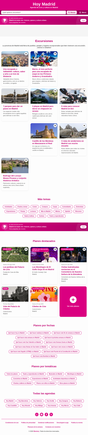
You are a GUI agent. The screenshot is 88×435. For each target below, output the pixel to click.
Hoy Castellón (12, 405)
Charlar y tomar (22, 206)
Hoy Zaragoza (63, 401)
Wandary (36, 431)
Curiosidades (66, 206)
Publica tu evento (77, 422)
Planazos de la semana (35, 427)
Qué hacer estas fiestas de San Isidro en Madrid (30, 347)
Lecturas (33, 211)
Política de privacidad (28, 422)
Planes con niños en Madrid (45, 383)
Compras (45, 206)
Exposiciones (10, 211)
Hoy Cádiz (77, 405)
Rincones (78, 211)
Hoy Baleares (77, 401)
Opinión (67, 211)
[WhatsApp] (36, 414)
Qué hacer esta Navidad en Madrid (44, 356)
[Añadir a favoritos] (26, 53)
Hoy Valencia (37, 401)
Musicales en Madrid (55, 374)
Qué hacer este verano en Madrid (62, 347)
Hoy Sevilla (50, 401)
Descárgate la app (62, 422)
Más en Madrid (45, 211)
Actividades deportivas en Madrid (64, 378)
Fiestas (22, 211)
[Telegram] (41, 414)
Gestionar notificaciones (46, 422)
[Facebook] (46, 414)
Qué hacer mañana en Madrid (39, 333)
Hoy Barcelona (23, 401)
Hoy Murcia (65, 405)
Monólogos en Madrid (74, 374)
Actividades (8, 206)
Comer (34, 206)
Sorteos (41, 216)
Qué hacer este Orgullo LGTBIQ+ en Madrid (25, 351)
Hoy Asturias (52, 405)
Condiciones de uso (12, 422)
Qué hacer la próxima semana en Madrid (58, 337)
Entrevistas (79, 206)
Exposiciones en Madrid (40, 378)
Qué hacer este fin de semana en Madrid (67, 333)
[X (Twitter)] (51, 414)
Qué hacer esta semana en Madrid (28, 337)
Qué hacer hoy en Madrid (16, 333)
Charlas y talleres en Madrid (22, 383)
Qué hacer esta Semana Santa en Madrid (59, 342)
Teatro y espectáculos (56, 216)
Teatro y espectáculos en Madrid (33, 374)
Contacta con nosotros (52, 427)
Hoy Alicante (26, 405)
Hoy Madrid (9, 401)
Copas (55, 206)
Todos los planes (12, 374)
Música (57, 211)
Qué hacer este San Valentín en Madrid (28, 342)
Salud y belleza (29, 216)
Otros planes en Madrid (67, 383)
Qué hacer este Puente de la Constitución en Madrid (60, 351)
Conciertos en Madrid (20, 378)
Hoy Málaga (39, 405)
